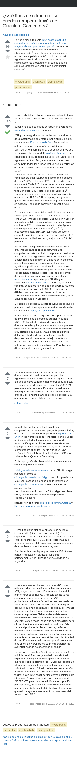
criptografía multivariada (28, 484)
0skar (53, 515)
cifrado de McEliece (37, 282)
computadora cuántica (27, 129)
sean (53, 570)
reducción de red (24, 279)
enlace (18, 403)
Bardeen (52, 703)
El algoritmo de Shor (42, 142)
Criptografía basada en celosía (32, 470)
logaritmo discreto (54, 153)
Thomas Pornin (48, 357)
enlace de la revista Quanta (55, 502)
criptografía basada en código (31, 477)
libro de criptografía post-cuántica (33, 506)
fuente (17, 92)
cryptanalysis (55, 81)
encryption (39, 81)
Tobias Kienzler (43, 92)
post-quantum (23, 87)
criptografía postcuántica (44, 310)
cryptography (22, 81)
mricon (52, 412)
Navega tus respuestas (16, 34)
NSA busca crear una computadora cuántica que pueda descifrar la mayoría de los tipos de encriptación (40, 43)
